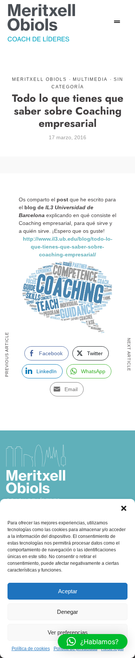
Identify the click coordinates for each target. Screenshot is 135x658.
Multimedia (90, 79)
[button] (124, 508)
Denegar (67, 612)
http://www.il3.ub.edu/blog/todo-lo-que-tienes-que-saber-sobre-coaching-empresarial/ (67, 247)
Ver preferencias (68, 632)
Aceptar (67, 591)
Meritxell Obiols (39, 79)
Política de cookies (31, 648)
